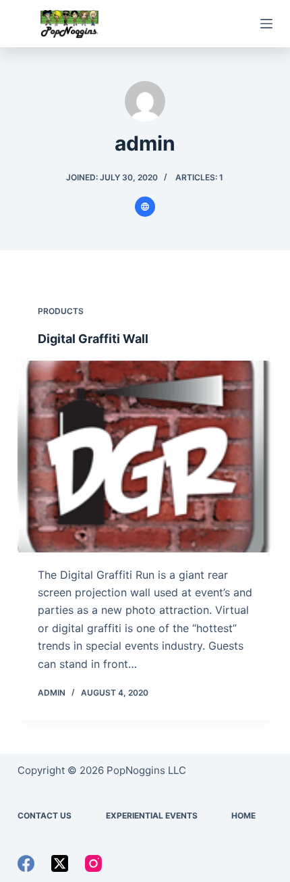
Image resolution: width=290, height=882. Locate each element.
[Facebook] (26, 863)
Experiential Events (152, 815)
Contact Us (44, 815)
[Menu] (266, 24)
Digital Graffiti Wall (93, 339)
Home (243, 815)
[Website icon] (145, 207)
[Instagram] (93, 863)
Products (61, 311)
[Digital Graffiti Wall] (145, 456)
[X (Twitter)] (59, 863)
